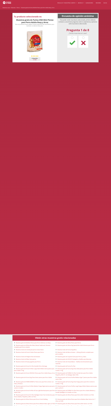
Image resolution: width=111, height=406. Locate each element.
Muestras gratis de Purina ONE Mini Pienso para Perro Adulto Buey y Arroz (35, 373)
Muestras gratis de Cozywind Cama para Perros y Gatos (71, 356)
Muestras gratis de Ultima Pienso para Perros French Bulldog (32, 399)
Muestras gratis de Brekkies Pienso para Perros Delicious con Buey (33, 342)
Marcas (80, 3)
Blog (105, 3)
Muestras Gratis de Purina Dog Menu (67, 349)
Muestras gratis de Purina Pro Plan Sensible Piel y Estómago (31, 366)
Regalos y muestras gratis (66, 3)
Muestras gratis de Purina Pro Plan (66, 366)
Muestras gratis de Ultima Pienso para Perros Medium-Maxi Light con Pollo (35, 403)
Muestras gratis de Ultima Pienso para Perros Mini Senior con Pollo (74, 403)
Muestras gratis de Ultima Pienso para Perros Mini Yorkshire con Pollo (75, 395)
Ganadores (89, 3)
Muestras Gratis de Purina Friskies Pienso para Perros (30, 352)
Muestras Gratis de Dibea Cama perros (26, 359)
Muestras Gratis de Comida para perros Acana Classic (30, 349)
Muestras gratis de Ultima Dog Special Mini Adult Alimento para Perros (75, 345)
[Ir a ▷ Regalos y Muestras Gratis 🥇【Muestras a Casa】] (13, 3)
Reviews (98, 3)
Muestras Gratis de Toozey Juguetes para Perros (28, 361)
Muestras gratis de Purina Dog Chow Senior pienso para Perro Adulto (34, 377)
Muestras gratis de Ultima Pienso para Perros (69, 342)
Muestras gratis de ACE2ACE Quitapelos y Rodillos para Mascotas (74, 359)
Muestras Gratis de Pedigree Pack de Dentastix (28, 356)
